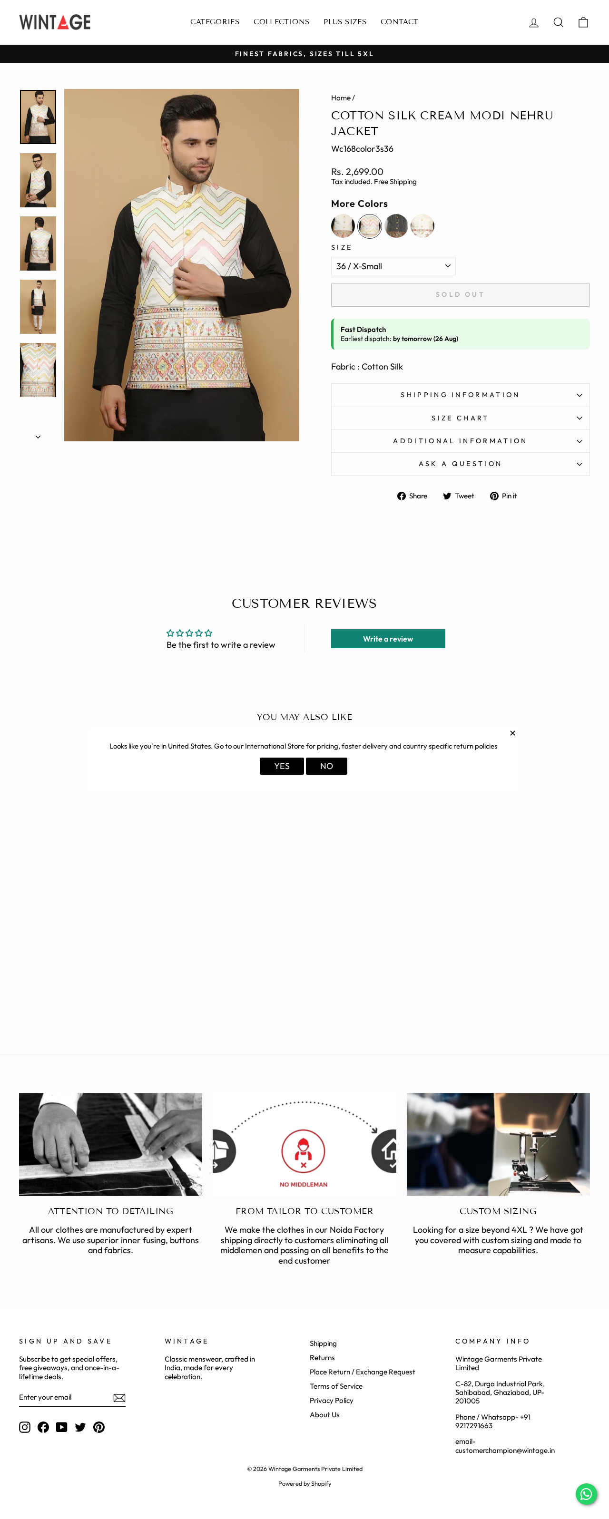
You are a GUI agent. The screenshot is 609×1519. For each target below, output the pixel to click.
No (326, 765)
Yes (282, 765)
